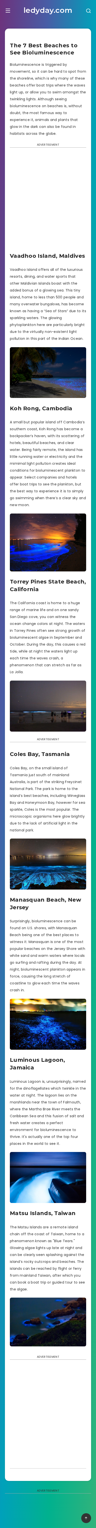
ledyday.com (48, 10)
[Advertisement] (48, 202)
